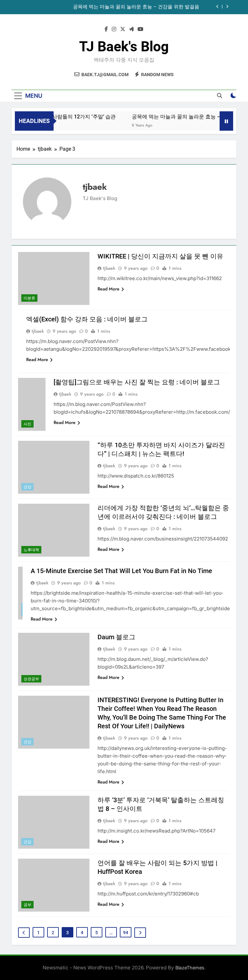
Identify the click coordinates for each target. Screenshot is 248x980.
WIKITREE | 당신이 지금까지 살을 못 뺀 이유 (160, 256)
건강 (27, 487)
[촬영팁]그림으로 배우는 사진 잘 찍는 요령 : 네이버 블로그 (137, 382)
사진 (27, 424)
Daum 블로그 (116, 637)
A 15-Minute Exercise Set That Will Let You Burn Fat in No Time (121, 571)
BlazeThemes (189, 967)
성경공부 (31, 679)
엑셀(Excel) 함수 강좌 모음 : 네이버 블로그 (87, 319)
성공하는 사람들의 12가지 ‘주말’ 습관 (66, 117)
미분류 (29, 298)
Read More (108, 289)
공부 (27, 905)
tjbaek (109, 268)
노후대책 (31, 550)
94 (125, 932)
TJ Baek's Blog (124, 46)
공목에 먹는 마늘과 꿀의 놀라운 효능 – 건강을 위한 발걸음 (136, 7)
